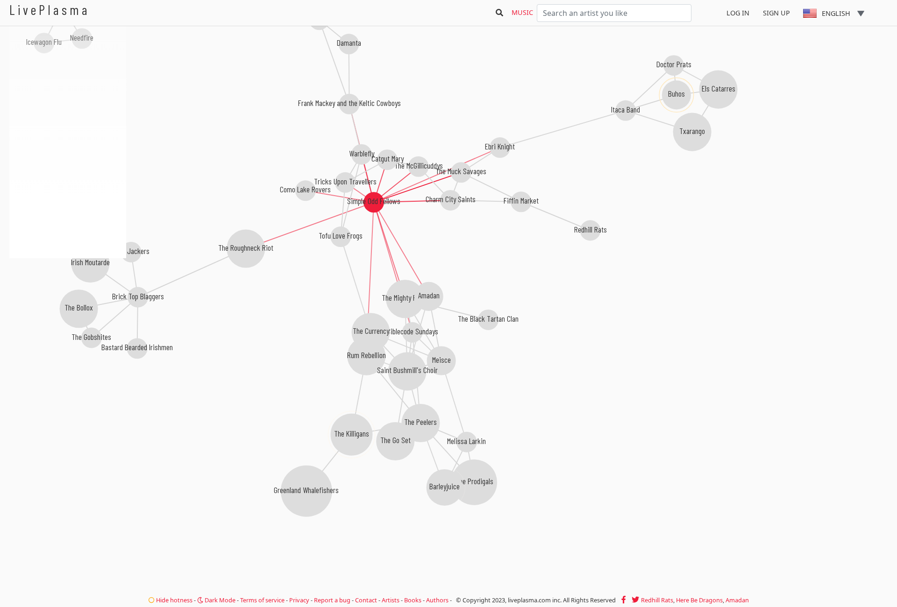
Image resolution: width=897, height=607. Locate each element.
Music (522, 12)
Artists (390, 600)
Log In (737, 12)
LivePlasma (49, 9)
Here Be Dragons (699, 600)
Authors (437, 600)
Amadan (737, 600)
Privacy (299, 600)
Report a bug (332, 600)
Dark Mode (219, 600)
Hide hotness (173, 600)
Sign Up (776, 12)
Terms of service (262, 600)
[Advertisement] (67, 308)
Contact (366, 600)
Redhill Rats (657, 600)
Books (412, 600)
